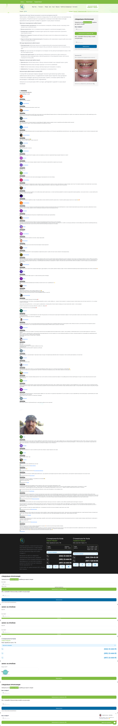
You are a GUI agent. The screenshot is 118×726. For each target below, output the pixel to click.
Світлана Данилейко (26, 254)
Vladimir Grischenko (26, 110)
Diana (23, 195)
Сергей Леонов (32, 491)
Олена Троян (25, 357)
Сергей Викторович (26, 150)
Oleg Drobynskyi (25, 240)
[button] (76, 70)
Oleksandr (24, 187)
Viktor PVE (24, 452)
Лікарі (46, 6)
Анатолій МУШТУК (25, 319)
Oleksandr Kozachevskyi (35, 498)
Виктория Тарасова (34, 509)
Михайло (24, 226)
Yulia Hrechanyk (32, 475)
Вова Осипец (25, 210)
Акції (53, 6)
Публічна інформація (66, 6)
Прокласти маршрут (52, 552)
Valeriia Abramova (25, 372)
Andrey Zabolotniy (33, 465)
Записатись (59, 618)
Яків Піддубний (25, 389)
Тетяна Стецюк (25, 118)
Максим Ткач (25, 310)
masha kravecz (25, 380)
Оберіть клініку (4, 586)
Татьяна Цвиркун (25, 172)
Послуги (40, 6)
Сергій (28, 482)
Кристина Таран (25, 327)
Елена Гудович (25, 247)
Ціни (50, 6)
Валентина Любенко (26, 179)
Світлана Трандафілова (26, 295)
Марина (24, 436)
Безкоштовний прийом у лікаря (92, 7)
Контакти (75, 6)
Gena (23, 96)
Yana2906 (29, 515)
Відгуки (58, 6)
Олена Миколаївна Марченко (38, 470)
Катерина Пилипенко (26, 264)
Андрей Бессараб (25, 127)
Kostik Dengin (25, 398)
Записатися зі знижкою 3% (59, 589)
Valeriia (24, 350)
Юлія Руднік (24, 459)
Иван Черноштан (25, 364)
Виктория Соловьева (26, 202)
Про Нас (34, 6)
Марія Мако (24, 445)
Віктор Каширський (26, 217)
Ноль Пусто (24, 157)
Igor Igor (24, 278)
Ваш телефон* (78, 27)
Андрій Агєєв (25, 285)
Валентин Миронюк (26, 233)
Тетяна (24, 271)
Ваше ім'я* (3, 609)
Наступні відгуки (22, 531)
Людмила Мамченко (26, 103)
